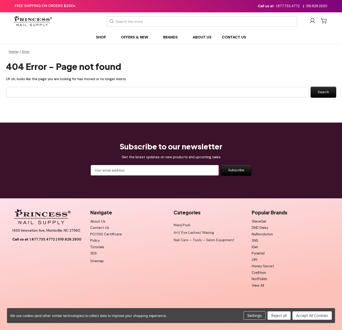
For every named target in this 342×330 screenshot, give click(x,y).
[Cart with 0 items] (324, 21)
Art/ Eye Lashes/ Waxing (194, 232)
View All (258, 285)
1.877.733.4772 (288, 6)
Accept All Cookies (312, 315)
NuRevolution (262, 234)
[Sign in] (312, 21)
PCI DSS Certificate (106, 234)
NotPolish (259, 279)
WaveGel (259, 221)
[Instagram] (36, 251)
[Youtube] (26, 251)
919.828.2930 (316, 6)
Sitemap (97, 261)
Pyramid (258, 253)
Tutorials (97, 247)
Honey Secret (263, 266)
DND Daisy (260, 227)
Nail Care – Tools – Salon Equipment (204, 240)
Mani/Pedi (182, 225)
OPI (254, 260)
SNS (255, 240)
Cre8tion (259, 272)
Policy (95, 240)
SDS (93, 253)
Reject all (279, 315)
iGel (255, 247)
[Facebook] (15, 251)
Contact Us (99, 227)
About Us (97, 221)
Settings (254, 315)
